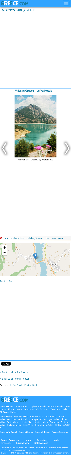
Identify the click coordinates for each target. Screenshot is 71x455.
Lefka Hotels (44, 90)
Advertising (42, 440)
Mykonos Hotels (38, 406)
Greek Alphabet (42, 432)
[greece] (14, 4)
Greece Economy (60, 432)
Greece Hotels (6, 406)
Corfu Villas (12, 422)
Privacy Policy (22, 443)
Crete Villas (28, 425)
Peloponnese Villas (44, 425)
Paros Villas (51, 416)
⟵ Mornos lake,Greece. (5, 148)
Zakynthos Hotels (58, 409)
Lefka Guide (16, 385)
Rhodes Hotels (15, 409)
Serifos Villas (24, 419)
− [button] (4, 253)
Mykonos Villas (21, 416)
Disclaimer (6, 443)
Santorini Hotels (55, 406)
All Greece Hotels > (9, 412)
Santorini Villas (37, 416)
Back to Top (6, 281)
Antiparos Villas (39, 419)
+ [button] (4, 247)
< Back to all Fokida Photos (14, 378)
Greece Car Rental (8, 432)
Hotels (56, 440)
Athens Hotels (22, 406)
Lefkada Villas (26, 422)
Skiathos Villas (41, 422)
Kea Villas (11, 419)
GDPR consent (41, 443)
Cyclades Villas (14, 425)
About (28, 440)
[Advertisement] (35, 51)
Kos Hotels (29, 409)
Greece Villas (6, 416)
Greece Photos (26, 432)
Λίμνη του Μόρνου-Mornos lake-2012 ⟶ (66, 148)
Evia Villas (54, 422)
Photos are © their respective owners (54, 453)
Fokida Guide (31, 385)
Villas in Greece (24, 90)
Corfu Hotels (42, 409)
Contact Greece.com (10, 440)
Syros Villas (53, 419)
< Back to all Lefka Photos (14, 372)
